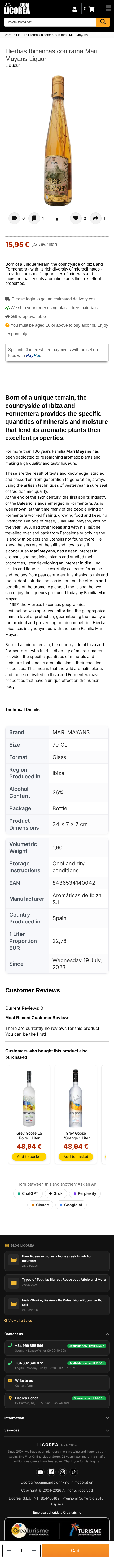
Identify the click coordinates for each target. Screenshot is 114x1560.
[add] (34, 1550)
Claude (42, 1204)
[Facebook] (51, 1472)
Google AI (73, 1204)
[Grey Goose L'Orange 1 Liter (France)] (76, 1098)
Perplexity (87, 1193)
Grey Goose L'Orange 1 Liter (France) (76, 1135)
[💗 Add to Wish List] (34, 218)
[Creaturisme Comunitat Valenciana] (57, 1530)
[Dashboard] (74, 8)
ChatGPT (30, 1193)
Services (11, 1430)
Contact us (13, 1334)
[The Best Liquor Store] (16, 8)
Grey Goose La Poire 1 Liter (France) (29, 1135)
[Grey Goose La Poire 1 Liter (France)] (29, 1098)
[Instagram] (62, 1472)
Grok (58, 1193)
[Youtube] (40, 1472)
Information (14, 1418)
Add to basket (29, 1156)
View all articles (20, 1320)
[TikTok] (73, 1472)
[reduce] (9, 1550)
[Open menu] (108, 8)
